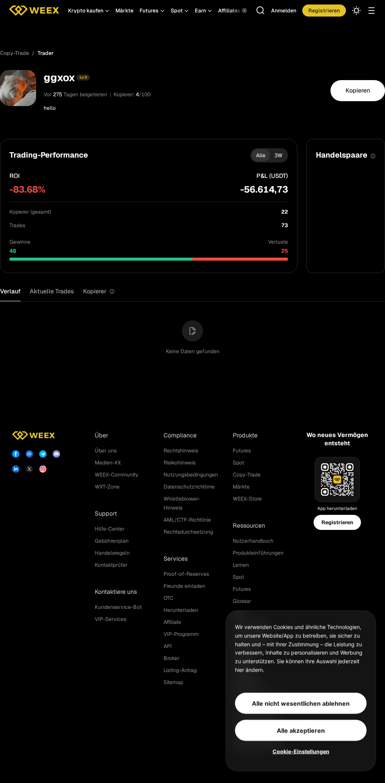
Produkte (245, 435)
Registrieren (337, 522)
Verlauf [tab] (10, 291)
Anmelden (283, 10)
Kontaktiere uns (116, 592)
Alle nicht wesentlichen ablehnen (301, 703)
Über (101, 435)
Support (106, 513)
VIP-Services (110, 619)
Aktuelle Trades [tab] (52, 291)
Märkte (124, 10)
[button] (88, 10)
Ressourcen (249, 526)
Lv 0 (83, 77)
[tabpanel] (192, 333)
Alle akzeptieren (301, 730)
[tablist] (57, 291)
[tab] (99, 291)
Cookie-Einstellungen (301, 751)
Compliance (180, 435)
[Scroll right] (238, 10)
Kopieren (358, 90)
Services (176, 559)
